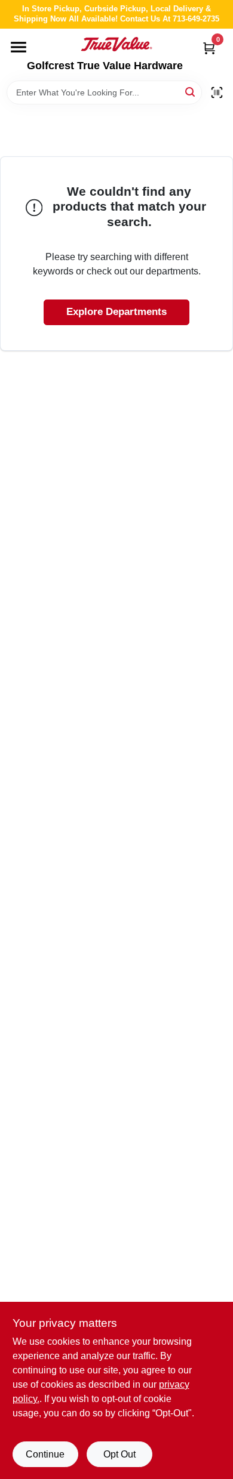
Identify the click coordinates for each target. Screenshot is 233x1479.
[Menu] (18, 47)
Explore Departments (116, 311)
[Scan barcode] (217, 92)
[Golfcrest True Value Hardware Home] (116, 44)
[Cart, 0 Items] (209, 48)
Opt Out (119, 1454)
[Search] (191, 91)
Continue (45, 1454)
